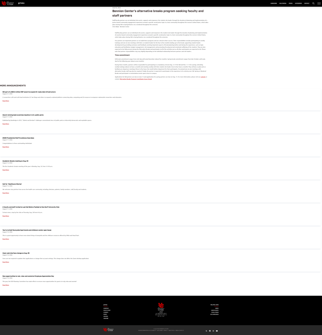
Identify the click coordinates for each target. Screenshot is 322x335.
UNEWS (217, 308)
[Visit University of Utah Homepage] (8, 3)
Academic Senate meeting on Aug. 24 (15, 161)
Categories (298, 3)
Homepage (106, 308)
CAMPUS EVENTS (215, 310)
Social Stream (215, 312)
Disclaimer (160, 330)
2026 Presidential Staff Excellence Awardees (18, 138)
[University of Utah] (110, 329)
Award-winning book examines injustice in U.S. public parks (23, 115)
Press (290, 3)
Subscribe (274, 3)
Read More (6, 101)
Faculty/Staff (106, 310)
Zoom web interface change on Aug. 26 (16, 253)
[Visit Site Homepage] (161, 310)
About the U (172, 330)
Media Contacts (180, 330)
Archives (105, 316)
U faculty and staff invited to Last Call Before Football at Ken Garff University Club (31, 207)
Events (105, 314)
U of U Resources (214, 314)
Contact (306, 3)
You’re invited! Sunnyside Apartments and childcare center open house (27, 230)
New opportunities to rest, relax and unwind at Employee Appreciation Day (28, 276)
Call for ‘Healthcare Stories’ (12, 184)
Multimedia (282, 3)
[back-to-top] (320, 331)
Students (105, 312)
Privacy (165, 330)
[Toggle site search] (313, 3)
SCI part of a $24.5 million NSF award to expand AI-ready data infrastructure (29, 92)
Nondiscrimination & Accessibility (147, 330)
